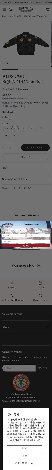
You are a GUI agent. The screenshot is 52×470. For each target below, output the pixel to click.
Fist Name (5, 232)
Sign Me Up (26, 246)
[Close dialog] (50, 222)
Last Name (29, 232)
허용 (24, 448)
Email (3, 239)
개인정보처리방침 (32, 440)
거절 (24, 455)
